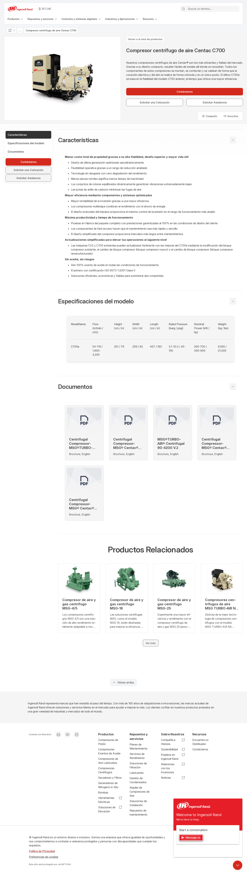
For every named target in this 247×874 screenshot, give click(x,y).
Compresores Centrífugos (106, 770)
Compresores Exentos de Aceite (109, 751)
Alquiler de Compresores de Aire (140, 791)
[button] (150, 140)
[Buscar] (183, 9)
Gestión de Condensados (138, 780)
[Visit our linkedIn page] (58, 734)
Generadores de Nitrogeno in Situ (108, 785)
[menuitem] (16, 19)
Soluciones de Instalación (138, 803)
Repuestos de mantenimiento (138, 812)
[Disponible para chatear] (237, 865)
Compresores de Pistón (108, 742)
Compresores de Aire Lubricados (108, 760)
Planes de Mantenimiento (139, 746)
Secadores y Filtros (110, 777)
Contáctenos (200, 749)
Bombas (103, 792)
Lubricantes (137, 772)
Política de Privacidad (42, 851)
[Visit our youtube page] (67, 734)
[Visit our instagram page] (76, 734)
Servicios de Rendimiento (137, 756)
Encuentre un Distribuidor (200, 742)
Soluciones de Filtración (138, 765)
